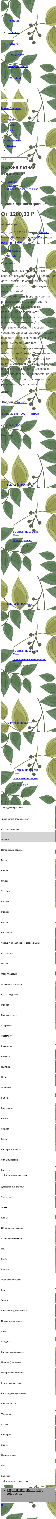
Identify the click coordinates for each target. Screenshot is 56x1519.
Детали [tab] (12, 255)
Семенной (20, 402)
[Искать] (30, 159)
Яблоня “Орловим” (22, 540)
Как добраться (14, 140)
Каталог (11, 130)
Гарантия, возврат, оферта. (25, 1491)
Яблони (44, 232)
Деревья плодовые (23, 237)
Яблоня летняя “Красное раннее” (29, 659)
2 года (18, 425)
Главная (11, 119)
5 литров (19, 413)
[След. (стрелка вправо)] (5, 1516)
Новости (11, 125)
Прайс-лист (12, 135)
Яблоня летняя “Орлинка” (22, 189)
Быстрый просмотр (19, 484)
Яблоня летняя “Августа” (25, 779)
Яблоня (20, 242)
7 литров (33, 413)
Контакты (11, 145)
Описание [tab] (13, 250)
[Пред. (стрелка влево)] (2, 1516)
